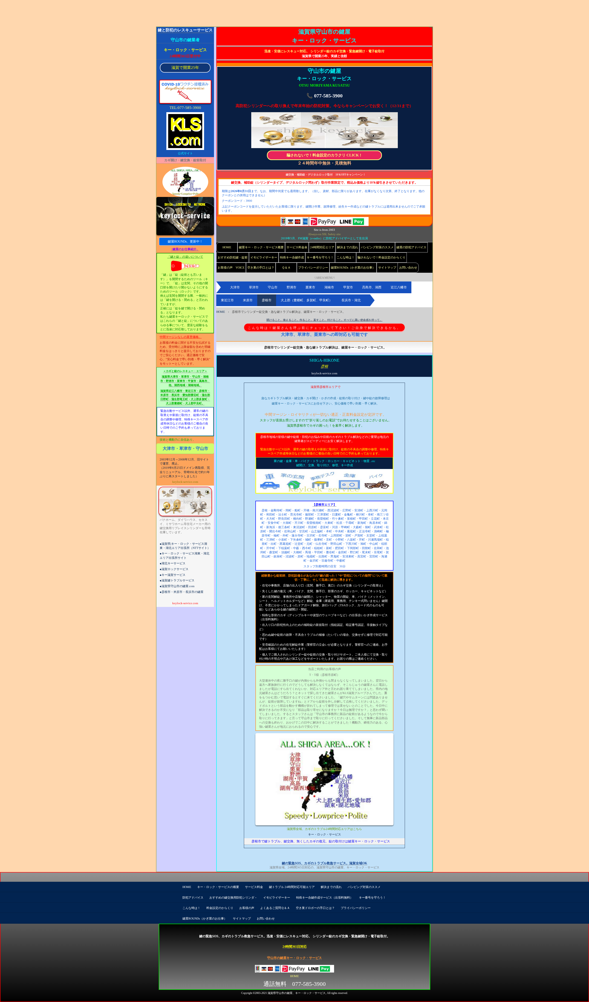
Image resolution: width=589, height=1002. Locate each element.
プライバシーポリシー (313, 267)
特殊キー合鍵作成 (292, 257)
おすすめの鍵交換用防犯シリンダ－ (233, 897)
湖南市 (329, 287)
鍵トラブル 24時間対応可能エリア (292, 887)
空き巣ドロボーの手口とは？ (315, 908)
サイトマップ (387, 267)
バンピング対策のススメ (377, 247)
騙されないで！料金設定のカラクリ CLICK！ (324, 155)
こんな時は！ (346, 257)
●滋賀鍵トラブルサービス (177, 580)
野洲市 (291, 287)
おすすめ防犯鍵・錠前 (233, 257)
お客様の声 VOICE (231, 267)
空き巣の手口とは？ (260, 267)
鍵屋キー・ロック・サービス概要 (261, 247)
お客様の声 (246, 908)
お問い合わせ (408, 267)
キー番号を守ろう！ (320, 257)
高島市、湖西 (371, 287)
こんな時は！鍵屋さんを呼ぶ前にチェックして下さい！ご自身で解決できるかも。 (324, 328)
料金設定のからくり (219, 908)
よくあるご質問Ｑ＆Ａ (275, 908)
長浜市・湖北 (351, 300)
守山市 (272, 287)
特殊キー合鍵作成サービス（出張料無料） (324, 897)
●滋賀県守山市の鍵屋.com (177, 586)
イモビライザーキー (263, 257)
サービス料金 (254, 887)
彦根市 (266, 300)
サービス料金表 (296, 247)
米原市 (248, 300)
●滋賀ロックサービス (174, 569)
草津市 (254, 287)
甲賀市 (348, 287)
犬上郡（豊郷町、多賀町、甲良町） (306, 300)
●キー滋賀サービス (172, 575)
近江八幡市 (399, 287)
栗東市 (310, 287)
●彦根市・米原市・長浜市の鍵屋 (181, 592)
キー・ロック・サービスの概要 (218, 887)
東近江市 (227, 300)
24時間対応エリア (322, 247)
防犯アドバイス (192, 897)
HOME (226, 247)
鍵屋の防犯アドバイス (411, 247)
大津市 (235, 287)
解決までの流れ (347, 247)
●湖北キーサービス (172, 563)
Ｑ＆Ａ (286, 267)
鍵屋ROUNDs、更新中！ (185, 241)
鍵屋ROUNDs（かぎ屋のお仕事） (353, 267)
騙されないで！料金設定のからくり (381, 257)
